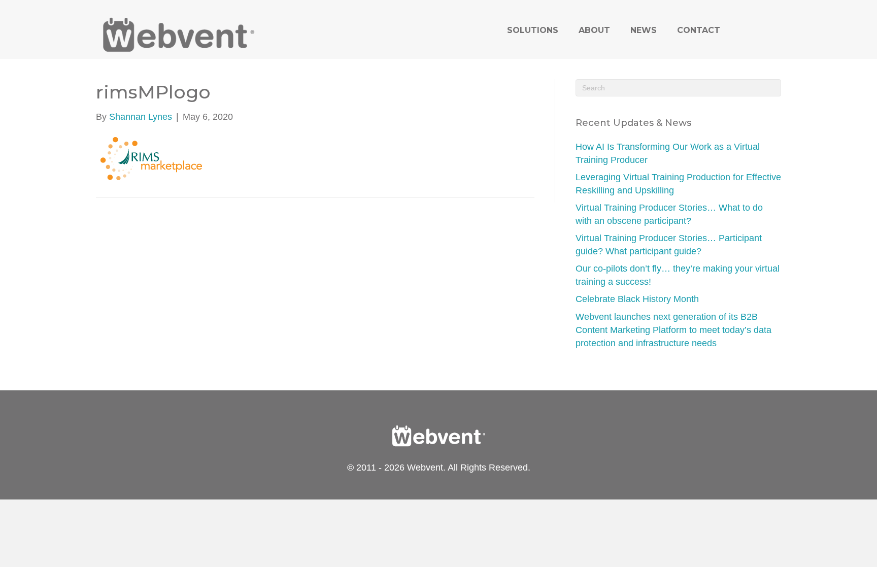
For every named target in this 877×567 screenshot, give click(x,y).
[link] (532, 30)
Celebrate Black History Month (637, 299)
